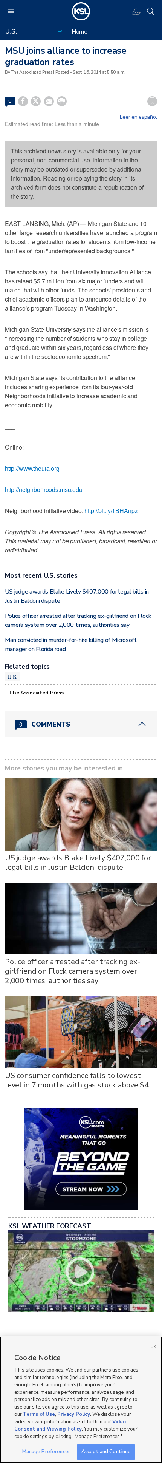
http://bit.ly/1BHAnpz (111, 510)
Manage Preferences (46, 1451)
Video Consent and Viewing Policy (70, 1425)
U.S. (12, 676)
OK (153, 1347)
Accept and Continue (106, 1451)
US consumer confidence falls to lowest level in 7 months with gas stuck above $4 (77, 1080)
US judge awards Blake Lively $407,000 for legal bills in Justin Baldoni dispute (78, 862)
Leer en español (138, 117)
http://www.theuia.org (32, 468)
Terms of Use (39, 1414)
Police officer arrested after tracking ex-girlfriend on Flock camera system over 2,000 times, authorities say (72, 971)
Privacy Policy (73, 1414)
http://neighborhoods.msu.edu (44, 489)
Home (79, 32)
